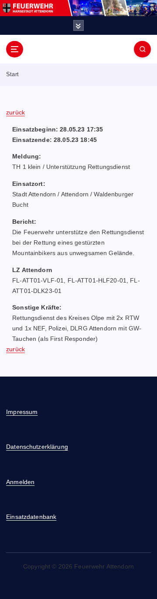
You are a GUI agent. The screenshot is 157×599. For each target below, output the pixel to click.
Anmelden (20, 481)
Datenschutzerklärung (37, 446)
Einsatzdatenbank (31, 516)
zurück (15, 112)
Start (12, 74)
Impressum (22, 411)
